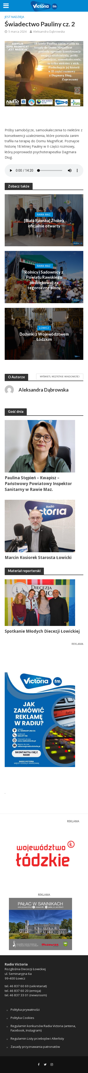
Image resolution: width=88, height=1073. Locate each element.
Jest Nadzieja (14, 17)
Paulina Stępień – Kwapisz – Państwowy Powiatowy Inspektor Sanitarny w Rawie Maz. (38, 483)
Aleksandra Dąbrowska (49, 32)
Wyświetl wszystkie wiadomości (60, 376)
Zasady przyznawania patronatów (35, 1047)
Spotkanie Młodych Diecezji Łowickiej (42, 631)
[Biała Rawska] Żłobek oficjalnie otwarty (44, 223)
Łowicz (44, 328)
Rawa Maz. (44, 214)
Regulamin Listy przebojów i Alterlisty (37, 1038)
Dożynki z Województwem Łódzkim (44, 337)
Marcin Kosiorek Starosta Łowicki (38, 557)
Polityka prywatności (25, 1009)
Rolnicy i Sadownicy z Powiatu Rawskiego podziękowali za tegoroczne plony (44, 280)
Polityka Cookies (22, 1018)
